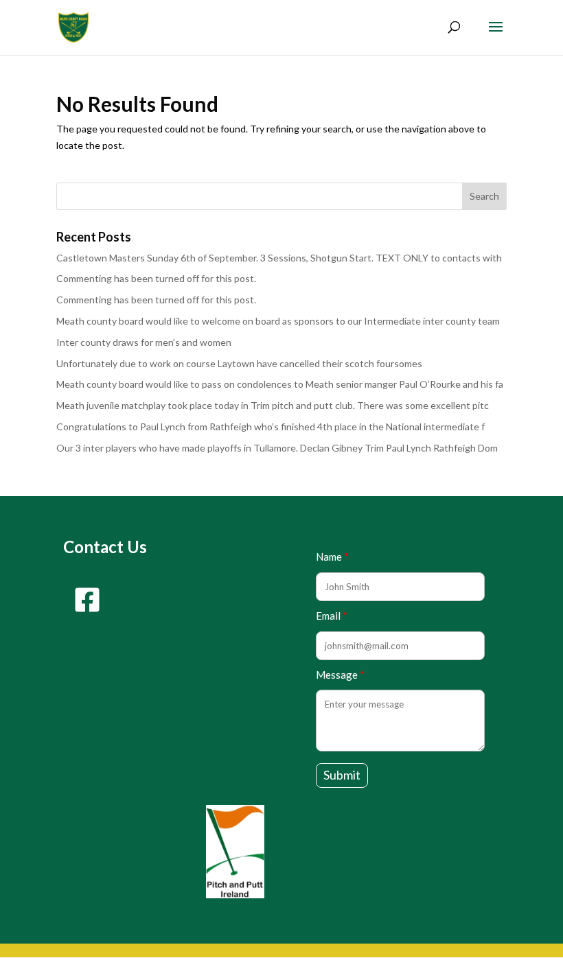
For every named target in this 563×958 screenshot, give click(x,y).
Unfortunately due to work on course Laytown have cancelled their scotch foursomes (239, 363)
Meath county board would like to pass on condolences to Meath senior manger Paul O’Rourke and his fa (279, 384)
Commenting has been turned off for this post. (156, 278)
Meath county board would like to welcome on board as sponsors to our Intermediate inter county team (278, 321)
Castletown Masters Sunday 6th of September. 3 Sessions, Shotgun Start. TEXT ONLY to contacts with (279, 258)
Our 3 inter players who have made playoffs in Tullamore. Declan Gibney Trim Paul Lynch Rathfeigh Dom (277, 448)
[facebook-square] (87, 600)
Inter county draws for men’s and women (143, 342)
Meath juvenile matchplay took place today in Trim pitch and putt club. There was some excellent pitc (272, 405)
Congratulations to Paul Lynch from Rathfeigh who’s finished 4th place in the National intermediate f (270, 426)
